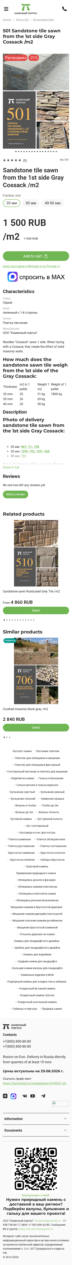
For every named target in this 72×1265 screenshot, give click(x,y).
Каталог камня (22, 751)
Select (36, 610)
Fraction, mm (12, 195)
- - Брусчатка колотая (51, 852)
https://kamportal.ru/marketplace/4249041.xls (34, 1083)
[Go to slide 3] (21, 151)
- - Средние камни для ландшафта (36, 961)
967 (23, 447)
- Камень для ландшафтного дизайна (36, 940)
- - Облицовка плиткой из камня (36, 893)
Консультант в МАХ (36, 1195)
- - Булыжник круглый (21, 791)
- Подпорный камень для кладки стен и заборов (36, 981)
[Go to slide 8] (34, 151)
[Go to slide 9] (37, 151)
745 (36, 447)
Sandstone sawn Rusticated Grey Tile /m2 (31, 591)
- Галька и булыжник (50, 778)
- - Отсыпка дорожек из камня (36, 934)
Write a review (15, 494)
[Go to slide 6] (29, 151)
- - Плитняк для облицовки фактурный (36, 764)
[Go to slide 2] (18, 151)
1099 (24, 451)
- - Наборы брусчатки (51, 859)
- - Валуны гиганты (47, 812)
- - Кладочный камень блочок (36, 995)
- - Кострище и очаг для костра (36, 832)
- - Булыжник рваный (51, 791)
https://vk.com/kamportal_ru (36, 1229)
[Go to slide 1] (16, 151)
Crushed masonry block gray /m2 (25, 709)
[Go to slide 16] (56, 151)
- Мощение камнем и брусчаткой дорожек (36, 907)
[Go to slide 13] (48, 151)
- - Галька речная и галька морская (36, 785)
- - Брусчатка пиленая (21, 859)
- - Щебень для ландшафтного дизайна (36, 947)
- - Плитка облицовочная (49, 839)
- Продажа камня (51, 1008)
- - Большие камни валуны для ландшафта (36, 968)
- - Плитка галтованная (52, 846)
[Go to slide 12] (45, 151)
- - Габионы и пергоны (23, 1008)
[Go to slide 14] (50, 151)
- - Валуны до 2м (23, 812)
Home (7, 20)
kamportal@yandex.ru (48, 1220)
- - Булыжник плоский (21, 798)
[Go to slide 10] (40, 151)
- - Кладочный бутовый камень (36, 988)
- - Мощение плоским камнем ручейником (36, 920)
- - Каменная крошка (51, 798)
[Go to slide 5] (26, 151)
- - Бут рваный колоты (49, 818)
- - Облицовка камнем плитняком (36, 886)
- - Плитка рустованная (20, 846)
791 (30, 447)
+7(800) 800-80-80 (17, 1041)
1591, (40, 451)
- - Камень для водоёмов (36, 954)
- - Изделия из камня (21, 778)
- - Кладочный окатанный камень (36, 1002)
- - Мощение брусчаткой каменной (36, 927)
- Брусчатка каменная (21, 852)
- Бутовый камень (20, 818)
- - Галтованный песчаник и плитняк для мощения (36, 771)
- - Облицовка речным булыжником (36, 900)
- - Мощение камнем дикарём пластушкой (36, 913)
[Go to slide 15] (53, 151)
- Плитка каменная (19, 839)
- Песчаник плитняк (47, 751)
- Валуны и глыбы (25, 805)
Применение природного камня (36, 873)
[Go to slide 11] (42, 151)
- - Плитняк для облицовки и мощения (36, 758)
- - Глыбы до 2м (48, 805)
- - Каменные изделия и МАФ (36, 974)
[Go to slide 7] (32, 151)
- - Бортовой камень (36, 866)
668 (47, 451)
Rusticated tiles (43, 20)
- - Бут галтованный (36, 825)
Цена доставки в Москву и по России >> (31, 266)
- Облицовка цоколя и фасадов (36, 879)
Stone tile (22, 20)
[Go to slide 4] (24, 151)
